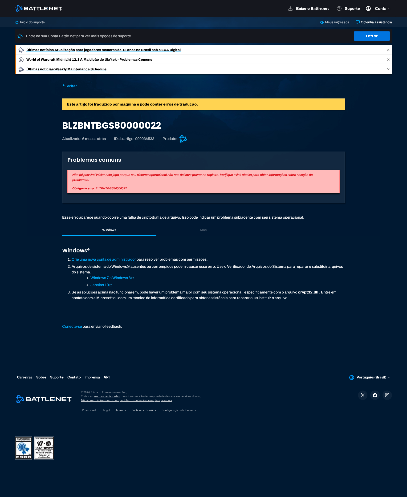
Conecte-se (72, 326)
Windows (109, 230)
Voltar (71, 86)
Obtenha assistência (376, 22)
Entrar (372, 36)
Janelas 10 (99, 285)
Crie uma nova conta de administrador (104, 259)
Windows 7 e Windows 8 (110, 278)
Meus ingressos (336, 22)
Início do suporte (32, 22)
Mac (203, 230)
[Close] (388, 50)
